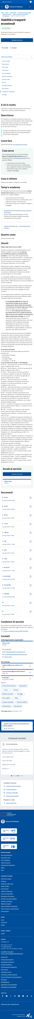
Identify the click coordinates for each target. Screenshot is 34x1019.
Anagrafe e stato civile (7, 884)
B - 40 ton (6, 506)
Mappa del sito (15, 1004)
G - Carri (5, 550)
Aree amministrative (6, 855)
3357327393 (8, 657)
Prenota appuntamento (7, 960)
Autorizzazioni (5, 889)
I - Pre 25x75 (6, 567)
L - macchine (6, 594)
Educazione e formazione (7, 896)
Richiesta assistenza (6, 965)
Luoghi (3, 933)
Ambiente (3, 881)
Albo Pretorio (4, 970)
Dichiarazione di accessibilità (8, 987)
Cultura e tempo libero (7, 894)
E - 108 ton (5, 532)
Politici (3, 868)
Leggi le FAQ (4, 957)
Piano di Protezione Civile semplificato (11, 977)
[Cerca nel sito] (30, 7)
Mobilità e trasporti (6, 904)
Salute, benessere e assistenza (9, 906)
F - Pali (6, 541)
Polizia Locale (7, 481)
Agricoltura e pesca (6, 879)
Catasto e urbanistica (6, 891)
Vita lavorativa (5, 911)
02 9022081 (8, 649)
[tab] (11, 775)
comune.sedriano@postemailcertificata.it (16, 654)
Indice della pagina (6, 57)
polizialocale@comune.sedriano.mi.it (15, 652)
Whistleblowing (5, 982)
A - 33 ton (6, 497)
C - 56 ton (5, 515)
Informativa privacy (6, 972)
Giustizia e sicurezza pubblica (9, 899)
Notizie (3, 925)
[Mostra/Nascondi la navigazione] (2, 7)
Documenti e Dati (5, 858)
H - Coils (5, 559)
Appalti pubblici (5, 886)
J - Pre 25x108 (6, 576)
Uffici (2, 870)
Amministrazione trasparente (9, 967)
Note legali (4, 980)
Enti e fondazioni (5, 860)
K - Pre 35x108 (6, 585)
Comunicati (4, 922)
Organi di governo (6, 863)
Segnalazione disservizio (7, 962)
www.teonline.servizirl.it (20, 144)
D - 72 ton (5, 524)
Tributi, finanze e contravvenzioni (10, 909)
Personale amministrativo (8, 865)
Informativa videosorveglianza (9, 975)
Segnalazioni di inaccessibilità (9, 985)
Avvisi (2, 920)
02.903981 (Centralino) (7, 952)
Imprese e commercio (6, 901)
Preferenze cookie (6, 1004)
